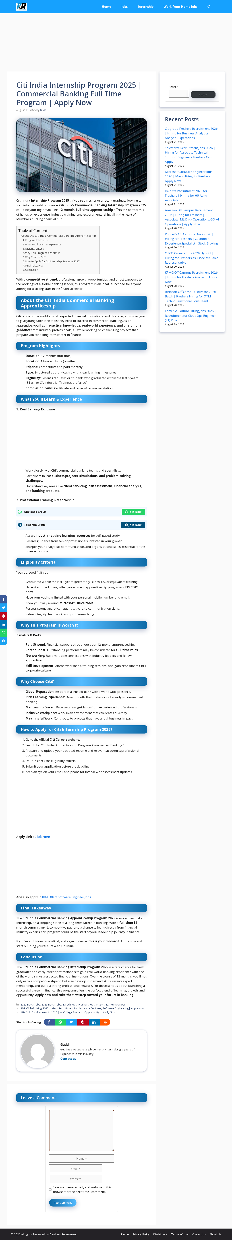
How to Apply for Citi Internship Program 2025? (52, 261)
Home (106, 7)
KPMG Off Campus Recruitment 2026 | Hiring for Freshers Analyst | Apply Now (191, 277)
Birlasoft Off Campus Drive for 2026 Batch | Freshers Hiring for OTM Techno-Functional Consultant (190, 296)
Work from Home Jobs (180, 7)
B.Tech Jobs (70, 1004)
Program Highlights (36, 240)
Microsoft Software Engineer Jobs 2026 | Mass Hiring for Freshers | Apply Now (189, 176)
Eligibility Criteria (34, 248)
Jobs (124, 7)
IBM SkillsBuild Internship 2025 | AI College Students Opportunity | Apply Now (67, 1012)
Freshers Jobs (86, 1004)
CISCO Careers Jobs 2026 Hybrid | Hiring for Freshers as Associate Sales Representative (191, 258)
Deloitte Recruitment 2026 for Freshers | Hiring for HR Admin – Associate (188, 195)
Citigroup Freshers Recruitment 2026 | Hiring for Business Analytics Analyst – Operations (191, 133)
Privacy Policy (141, 1234)
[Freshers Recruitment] (21, 6)
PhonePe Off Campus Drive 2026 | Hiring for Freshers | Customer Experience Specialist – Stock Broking (191, 238)
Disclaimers (160, 1234)
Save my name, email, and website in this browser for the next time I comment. (82, 1189)
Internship (146, 7)
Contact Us (199, 1234)
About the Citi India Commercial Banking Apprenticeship (58, 235)
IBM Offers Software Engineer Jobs (66, 897)
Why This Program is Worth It (42, 253)
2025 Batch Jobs (30, 1004)
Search (173, 87)
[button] (209, 6)
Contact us (68, 1059)
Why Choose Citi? (35, 257)
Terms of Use (179, 1234)
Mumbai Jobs (118, 1004)
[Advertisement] (116, 40)
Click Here (42, 837)
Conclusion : (32, 269)
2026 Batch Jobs (51, 1004)
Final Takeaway (34, 265)
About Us (215, 1234)
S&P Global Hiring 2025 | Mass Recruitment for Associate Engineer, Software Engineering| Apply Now (82, 1008)
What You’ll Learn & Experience (43, 244)
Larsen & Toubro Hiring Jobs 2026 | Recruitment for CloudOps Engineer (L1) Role (190, 315)
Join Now (135, 512)
